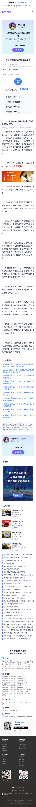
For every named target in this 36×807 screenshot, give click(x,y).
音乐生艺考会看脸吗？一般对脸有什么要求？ (17, 639)
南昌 (21, 663)
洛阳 (3, 670)
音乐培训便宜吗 (9, 563)
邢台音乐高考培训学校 (20, 680)
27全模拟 (4, 748)
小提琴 (21, 702)
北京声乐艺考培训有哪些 (11, 569)
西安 (28, 663)
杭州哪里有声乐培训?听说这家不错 (14, 572)
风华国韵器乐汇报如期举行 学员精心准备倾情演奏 (19, 601)
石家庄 (6, 665)
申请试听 (16, 517)
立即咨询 (18, 452)
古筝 (30, 702)
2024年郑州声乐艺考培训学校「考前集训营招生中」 (18, 581)
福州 (9, 668)
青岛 (26, 668)
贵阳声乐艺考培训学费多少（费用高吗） (16, 557)
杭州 (26, 666)
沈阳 (31, 661)
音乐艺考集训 (5, 676)
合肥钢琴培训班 (6, 686)
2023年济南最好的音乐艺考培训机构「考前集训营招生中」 (19, 624)
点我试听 (18, 495)
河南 (29, 666)
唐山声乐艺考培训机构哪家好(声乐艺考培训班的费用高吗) (18, 405)
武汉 (6, 663)
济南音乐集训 (15, 691)
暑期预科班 (4, 744)
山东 (6, 668)
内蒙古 (21, 665)
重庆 (3, 663)
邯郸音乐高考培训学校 (7, 680)
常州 (29, 668)
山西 (28, 661)
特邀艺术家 (22, 746)
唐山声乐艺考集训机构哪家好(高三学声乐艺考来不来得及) (18, 377)
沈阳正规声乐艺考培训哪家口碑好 (10, 689)
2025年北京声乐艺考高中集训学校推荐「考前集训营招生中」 (19, 587)
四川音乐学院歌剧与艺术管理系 (13, 604)
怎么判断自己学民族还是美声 (13, 613)
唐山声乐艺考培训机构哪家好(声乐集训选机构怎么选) (18, 394)
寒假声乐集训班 (24, 691)
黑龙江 (13, 663)
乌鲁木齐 (14, 666)
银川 (19, 666)
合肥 (24, 661)
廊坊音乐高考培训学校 (20, 684)
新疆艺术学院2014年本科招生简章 (14, 598)
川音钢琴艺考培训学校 (7, 688)
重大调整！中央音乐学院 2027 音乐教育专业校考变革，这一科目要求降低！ (18, 365)
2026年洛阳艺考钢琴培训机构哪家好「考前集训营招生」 (19, 618)
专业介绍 (4, 759)
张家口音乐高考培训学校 (20, 682)
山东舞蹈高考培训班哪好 (11, 607)
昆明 (24, 663)
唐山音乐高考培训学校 (7, 678)
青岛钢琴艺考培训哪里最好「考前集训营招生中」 (19, 610)
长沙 (14, 665)
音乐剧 (13, 702)
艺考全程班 (4, 746)
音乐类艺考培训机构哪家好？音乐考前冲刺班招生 (19, 592)
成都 (9, 663)
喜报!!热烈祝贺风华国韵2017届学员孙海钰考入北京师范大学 (19, 555)
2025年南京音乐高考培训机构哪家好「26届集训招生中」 (19, 636)
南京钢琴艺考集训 (18, 688)
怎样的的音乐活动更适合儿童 (13, 615)
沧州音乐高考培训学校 (7, 684)
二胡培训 (15, 693)
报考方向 (4, 763)
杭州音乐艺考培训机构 (25, 689)
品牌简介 (21, 759)
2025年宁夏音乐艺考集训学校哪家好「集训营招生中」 (19, 575)
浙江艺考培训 (5, 661)
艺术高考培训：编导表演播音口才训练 (15, 633)
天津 (18, 665)
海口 (6, 666)
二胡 (18, 702)
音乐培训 (27, 693)
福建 (11, 661)
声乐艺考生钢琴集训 (7, 693)
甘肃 (3, 666)
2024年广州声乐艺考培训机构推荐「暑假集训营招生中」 (19, 630)
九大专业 (4, 761)
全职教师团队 (22, 744)
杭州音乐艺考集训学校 (15, 676)
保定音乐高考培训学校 (7, 682)
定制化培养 (4, 750)
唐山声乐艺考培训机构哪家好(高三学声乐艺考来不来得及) (18, 382)
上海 (31, 663)
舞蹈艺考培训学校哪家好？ (12, 583)
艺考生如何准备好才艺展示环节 (13, 560)
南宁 (26, 665)
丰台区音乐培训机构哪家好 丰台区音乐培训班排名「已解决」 (19, 621)
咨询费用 (18, 50)
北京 (3, 665)
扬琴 (3, 704)
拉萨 (22, 666)
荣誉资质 (21, 763)
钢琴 (9, 702)
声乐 (6, 702)
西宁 (9, 666)
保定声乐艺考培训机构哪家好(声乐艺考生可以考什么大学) (18, 411)
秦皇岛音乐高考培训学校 (20, 678)
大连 (6, 670)
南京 (14, 661)
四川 (3, 668)
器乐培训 (21, 693)
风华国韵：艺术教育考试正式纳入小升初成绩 (17, 595)
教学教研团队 (22, 748)
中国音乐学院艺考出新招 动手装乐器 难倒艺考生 (18, 627)
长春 (18, 663)
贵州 (29, 665)
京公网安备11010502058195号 (23, 803)
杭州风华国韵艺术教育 (17, 668)
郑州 (11, 665)
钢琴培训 (4, 695)
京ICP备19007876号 (9, 803)
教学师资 (21, 761)
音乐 (3, 702)
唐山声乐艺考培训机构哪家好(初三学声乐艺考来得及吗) (18, 388)
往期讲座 (21, 765)
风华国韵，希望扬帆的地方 (12, 589)
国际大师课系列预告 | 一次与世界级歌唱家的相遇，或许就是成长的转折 (18, 371)
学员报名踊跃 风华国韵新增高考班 (14, 578)
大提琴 (26, 702)
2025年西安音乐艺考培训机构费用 (14, 566)
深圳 (18, 661)
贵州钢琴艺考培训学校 (16, 686)
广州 (21, 661)
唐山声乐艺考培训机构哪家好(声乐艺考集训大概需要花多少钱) (18, 399)
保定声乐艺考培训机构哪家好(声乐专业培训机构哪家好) (18, 416)
